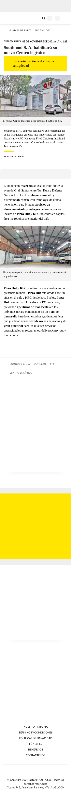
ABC (10, 17)
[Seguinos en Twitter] (34, 792)
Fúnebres (35, 744)
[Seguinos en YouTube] (38, 792)
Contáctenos (35, 755)
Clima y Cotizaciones (37, 18)
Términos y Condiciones (35, 733)
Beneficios (35, 750)
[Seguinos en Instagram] (42, 792)
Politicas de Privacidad (35, 738)
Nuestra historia (35, 727)
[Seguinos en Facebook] (29, 792)
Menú (65, 18)
